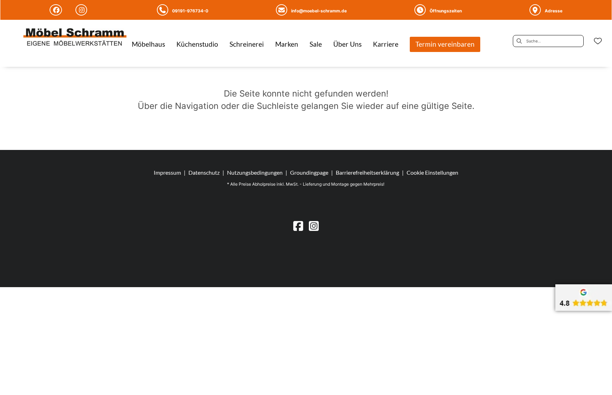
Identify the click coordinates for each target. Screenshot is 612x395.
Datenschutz (204, 172)
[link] (148, 44)
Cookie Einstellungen (432, 172)
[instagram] (314, 226)
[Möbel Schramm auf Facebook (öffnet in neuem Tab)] (57, 10)
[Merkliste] (598, 41)
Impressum (167, 172)
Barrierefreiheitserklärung (367, 172)
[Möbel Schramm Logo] (74, 37)
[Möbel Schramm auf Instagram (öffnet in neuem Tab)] (82, 10)
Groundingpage (309, 172)
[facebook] (298, 226)
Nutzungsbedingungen (255, 172)
